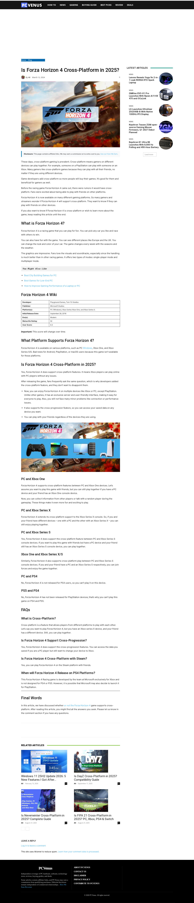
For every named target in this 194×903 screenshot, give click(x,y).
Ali (29, 77)
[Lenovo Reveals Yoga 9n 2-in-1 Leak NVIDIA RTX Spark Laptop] (166, 79)
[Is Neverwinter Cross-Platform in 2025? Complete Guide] (44, 800)
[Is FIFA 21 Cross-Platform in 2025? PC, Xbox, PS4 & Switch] (97, 800)
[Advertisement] (97, 34)
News (131, 74)
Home (23, 60)
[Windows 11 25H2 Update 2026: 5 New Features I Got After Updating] (44, 761)
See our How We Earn (108, 154)
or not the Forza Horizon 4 (77, 705)
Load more (149, 154)
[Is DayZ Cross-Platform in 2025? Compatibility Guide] (97, 761)
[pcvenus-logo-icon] (31, 5)
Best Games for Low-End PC (38, 280)
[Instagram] (139, 870)
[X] (157, 870)
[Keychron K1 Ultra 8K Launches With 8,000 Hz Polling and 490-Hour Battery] (166, 143)
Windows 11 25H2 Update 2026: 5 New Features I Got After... (43, 777)
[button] (168, 5)
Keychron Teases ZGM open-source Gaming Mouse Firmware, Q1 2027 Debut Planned (143, 128)
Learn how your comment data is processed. (78, 851)
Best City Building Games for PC (40, 275)
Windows (87, 348)
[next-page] (27, 828)
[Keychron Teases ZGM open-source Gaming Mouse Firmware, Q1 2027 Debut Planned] (166, 127)
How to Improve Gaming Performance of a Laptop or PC (52, 285)
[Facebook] (130, 870)
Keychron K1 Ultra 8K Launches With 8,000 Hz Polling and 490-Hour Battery (143, 145)
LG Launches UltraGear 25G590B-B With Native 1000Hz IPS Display (141, 112)
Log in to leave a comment (33, 845)
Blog (30, 60)
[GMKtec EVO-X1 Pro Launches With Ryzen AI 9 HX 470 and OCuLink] (166, 94)
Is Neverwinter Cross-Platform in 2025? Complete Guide (42, 817)
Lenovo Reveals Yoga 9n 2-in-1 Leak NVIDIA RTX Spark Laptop (143, 80)
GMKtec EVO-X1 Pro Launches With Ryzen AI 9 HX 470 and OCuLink (143, 96)
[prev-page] (23, 828)
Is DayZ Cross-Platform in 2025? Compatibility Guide (95, 777)
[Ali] (23, 77)
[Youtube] (165, 870)
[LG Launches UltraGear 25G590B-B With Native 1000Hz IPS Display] (166, 110)
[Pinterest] (148, 870)
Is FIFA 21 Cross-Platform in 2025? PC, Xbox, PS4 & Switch (94, 817)
